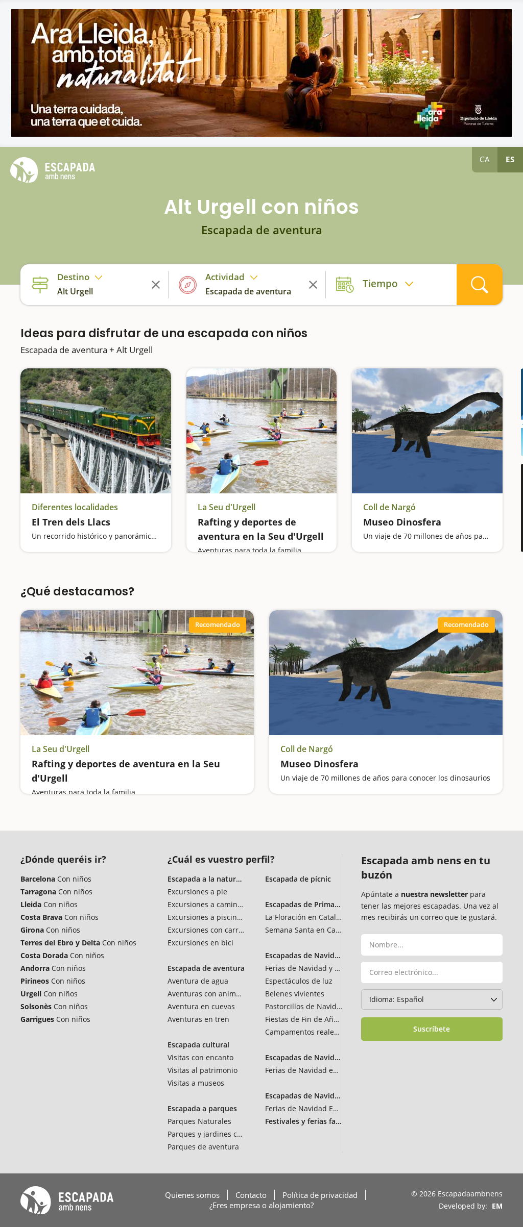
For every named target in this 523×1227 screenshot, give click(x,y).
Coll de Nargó (389, 507)
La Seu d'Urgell (226, 507)
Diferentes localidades (75, 507)
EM (497, 1206)
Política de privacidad (320, 1195)
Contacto (251, 1195)
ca (485, 159)
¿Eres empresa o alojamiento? (261, 1205)
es (510, 159)
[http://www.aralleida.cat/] (261, 73)
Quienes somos (192, 1195)
